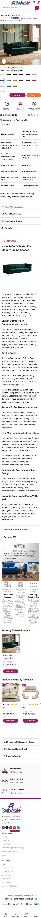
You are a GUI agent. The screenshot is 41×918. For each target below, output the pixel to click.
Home (1, 13)
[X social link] (25, 115)
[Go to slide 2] (21, 63)
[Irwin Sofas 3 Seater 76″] (11, 643)
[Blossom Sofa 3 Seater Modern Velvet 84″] (11, 692)
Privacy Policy (6, 844)
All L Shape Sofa (7, 871)
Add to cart (17, 95)
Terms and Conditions (9, 851)
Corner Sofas (6, 875)
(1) (17, 704)
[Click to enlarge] (4, 61)
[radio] (2, 74)
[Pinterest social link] (31, 115)
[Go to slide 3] (23, 63)
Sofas (3, 864)
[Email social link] (28, 115)
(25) (36, 704)
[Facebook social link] (23, 115)
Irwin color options (8, 70)
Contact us (5, 840)
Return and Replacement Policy (12, 848)
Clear (3, 91)
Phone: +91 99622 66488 (13, 820)
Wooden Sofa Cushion (9, 886)
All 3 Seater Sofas (9, 13)
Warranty (5, 855)
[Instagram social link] (10, 827)
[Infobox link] (18, 18)
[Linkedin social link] (34, 115)
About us (5, 837)
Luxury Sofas (6, 882)
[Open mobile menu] (3, 3)
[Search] (37, 8)
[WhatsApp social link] (37, 115)
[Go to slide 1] (19, 63)
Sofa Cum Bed (6, 879)
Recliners (5, 868)
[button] (2, 45)
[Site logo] (20, 2)
